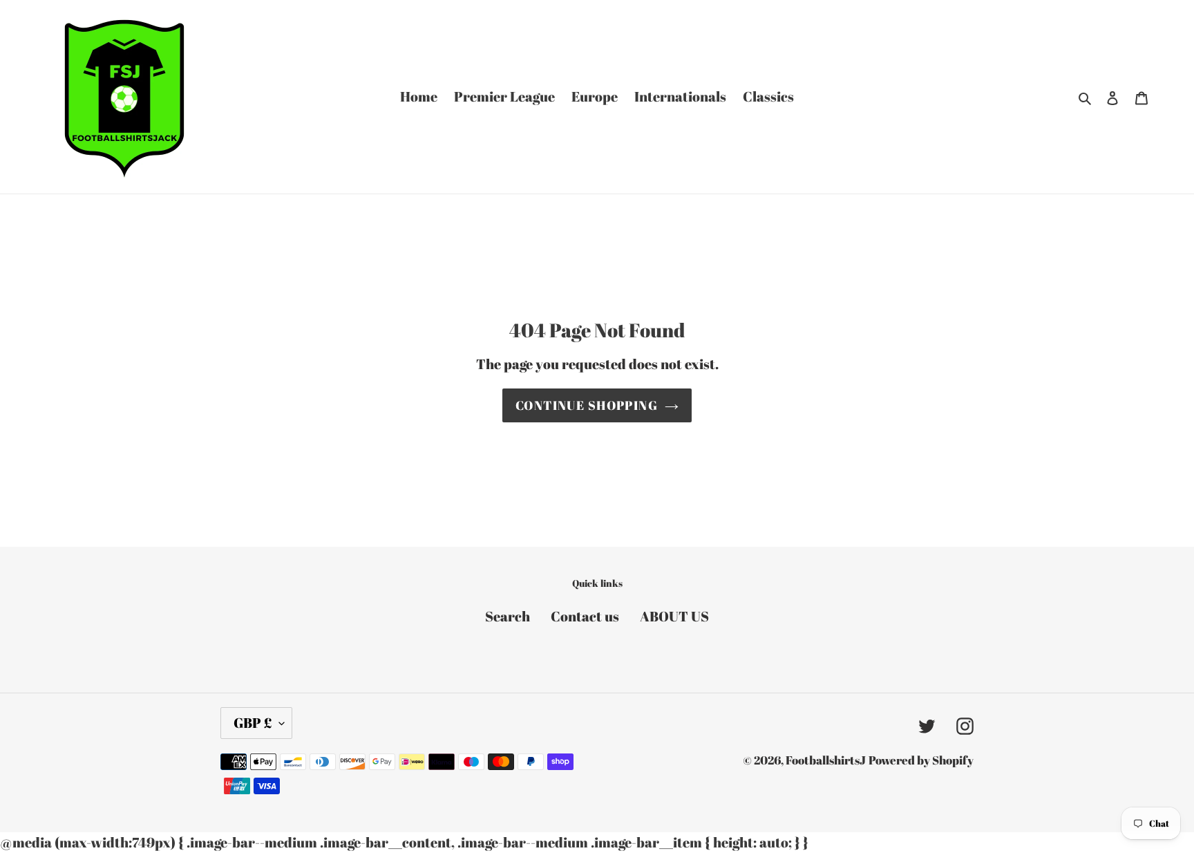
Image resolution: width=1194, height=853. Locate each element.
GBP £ (253, 722)
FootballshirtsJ (826, 760)
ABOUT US (674, 616)
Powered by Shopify (921, 760)
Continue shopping (586, 405)
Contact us (585, 616)
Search (507, 616)
